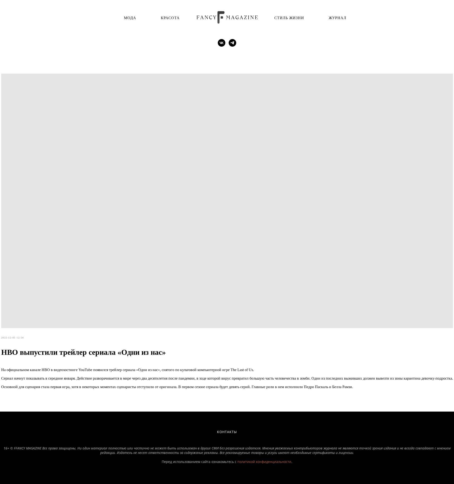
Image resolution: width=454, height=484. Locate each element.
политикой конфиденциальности (264, 461)
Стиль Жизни (289, 17)
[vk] (221, 43)
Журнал (337, 17)
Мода (130, 17)
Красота (170, 17)
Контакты (227, 432)
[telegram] (232, 43)
